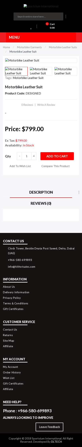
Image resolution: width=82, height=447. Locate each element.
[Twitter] (6, 427)
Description (41, 192)
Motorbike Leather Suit (23, 51)
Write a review (46, 105)
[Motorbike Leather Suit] (16, 71)
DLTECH (56, 441)
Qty (8, 156)
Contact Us (10, 329)
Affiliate (8, 346)
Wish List (8, 378)
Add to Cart (57, 156)
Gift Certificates (13, 308)
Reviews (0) (41, 203)
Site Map (8, 340)
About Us (9, 286)
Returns (8, 335)
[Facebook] (23, 427)
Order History (12, 372)
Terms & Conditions (15, 303)
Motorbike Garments (29, 47)
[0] (32, 26)
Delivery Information (16, 292)
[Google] (15, 427)
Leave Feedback (49, 427)
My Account (10, 366)
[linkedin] (32, 427)
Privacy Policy (12, 297)
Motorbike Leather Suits (63, 47)
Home (6, 47)
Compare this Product (55, 166)
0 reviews (27, 105)
